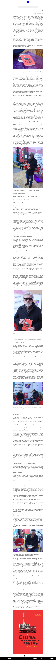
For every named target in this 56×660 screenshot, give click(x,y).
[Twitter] (27, 656)
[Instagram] (29, 656)
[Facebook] (24, 656)
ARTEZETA (5, 658)
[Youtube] (32, 656)
